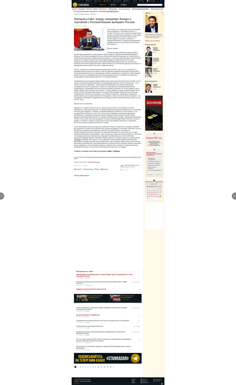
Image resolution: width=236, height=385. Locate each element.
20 (154, 194)
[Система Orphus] (130, 170)
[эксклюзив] (154, 130)
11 (101, 366)
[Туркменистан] (137, 307)
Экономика (82, 9)
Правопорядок (112, 9)
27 (154, 196)
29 (158, 196)
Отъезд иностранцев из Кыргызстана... (95, 296)
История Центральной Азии (140, 9)
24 (147, 196)
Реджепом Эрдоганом (94, 162)
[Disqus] (108, 200)
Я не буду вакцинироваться (155, 170)
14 (110, 366)
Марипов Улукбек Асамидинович (157, 85)
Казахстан (89, 0)
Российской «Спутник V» (154, 161)
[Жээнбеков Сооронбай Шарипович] (148, 66)
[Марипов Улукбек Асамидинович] (148, 92)
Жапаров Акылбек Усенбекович (156, 49)
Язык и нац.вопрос (124, 9)
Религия (95, 9)
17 (147, 194)
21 (156, 194)
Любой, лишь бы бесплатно (152, 168)
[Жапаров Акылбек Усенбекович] (148, 56)
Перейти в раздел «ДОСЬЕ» (152, 40)
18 (149, 194)
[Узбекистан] (139, 307)
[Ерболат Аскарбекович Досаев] (151, 24)
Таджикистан (108, 0)
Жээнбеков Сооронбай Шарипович (156, 59)
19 (152, 194)
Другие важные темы (157, 9)
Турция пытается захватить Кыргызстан (91, 289)
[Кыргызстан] (89, 25)
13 (107, 366)
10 (98, 366)
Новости (87, 14)
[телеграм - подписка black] (108, 363)
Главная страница (79, 14)
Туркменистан (118, 0)
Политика (75, 9)
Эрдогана (77, 139)
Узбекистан (128, 0)
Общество (89, 9)
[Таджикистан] (135, 307)
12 (104, 366)
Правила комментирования (81, 175)
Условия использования (85, 381)
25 (149, 196)
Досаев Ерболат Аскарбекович (153, 34)
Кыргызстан (98, 0)
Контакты (76, 381)
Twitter (109, 151)
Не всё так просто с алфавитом (87, 315)
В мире (142, 0)
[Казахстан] (132, 307)
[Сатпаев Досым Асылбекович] (148, 76)
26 (152, 196)
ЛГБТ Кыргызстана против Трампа (127, 296)
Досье (133, 380)
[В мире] (139, 274)
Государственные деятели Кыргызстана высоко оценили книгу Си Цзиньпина (102, 320)
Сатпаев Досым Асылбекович (156, 70)
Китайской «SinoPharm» (154, 163)
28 (156, 196)
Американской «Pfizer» (154, 165)
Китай (135, 0)
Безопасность (103, 9)
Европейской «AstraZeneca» (152, 159)
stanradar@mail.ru (112, 11)
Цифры (133, 382)
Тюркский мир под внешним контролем (89, 326)
